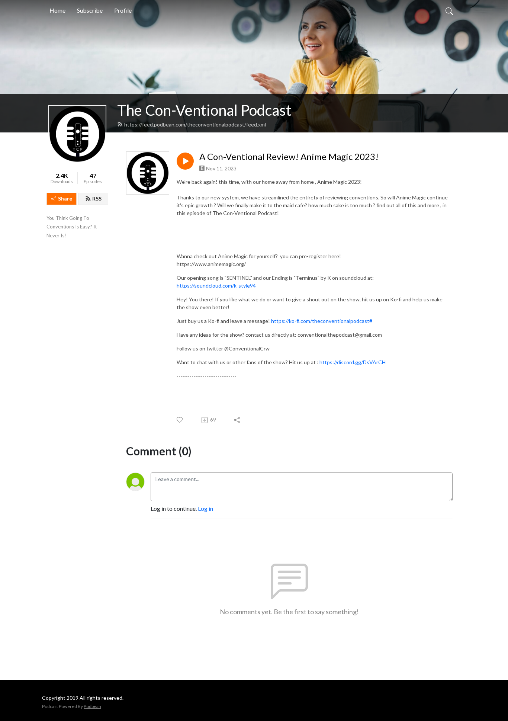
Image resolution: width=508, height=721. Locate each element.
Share (65, 198)
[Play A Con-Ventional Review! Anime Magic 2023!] (185, 161)
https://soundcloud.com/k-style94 (216, 285)
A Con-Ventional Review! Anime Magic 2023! (289, 156)
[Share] (237, 420)
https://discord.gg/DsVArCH (352, 362)
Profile (123, 10)
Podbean (92, 706)
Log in (205, 508)
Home (57, 10)
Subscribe (90, 10)
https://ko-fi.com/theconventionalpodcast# (321, 321)
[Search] (449, 10)
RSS (97, 198)
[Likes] (180, 420)
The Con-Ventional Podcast (204, 110)
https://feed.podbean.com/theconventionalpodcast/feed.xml (195, 124)
